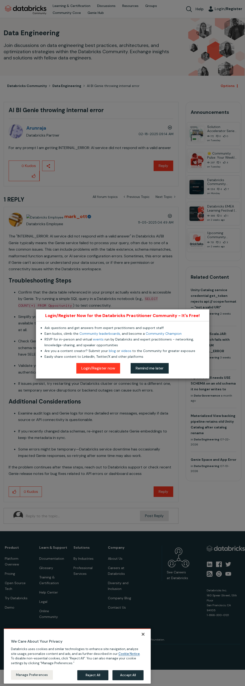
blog (112, 351)
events (98, 339)
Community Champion (164, 333)
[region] (77, 656)
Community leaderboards (99, 333)
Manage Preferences (32, 675)
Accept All (128, 675)
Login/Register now (98, 368)
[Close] (143, 634)
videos (126, 351)
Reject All (93, 675)
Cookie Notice (129, 654)
